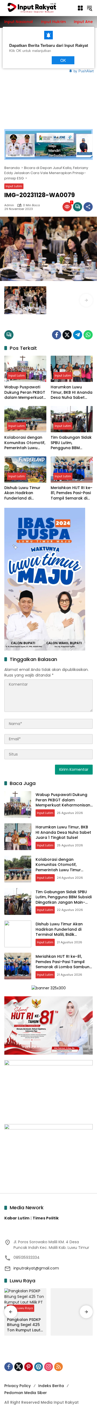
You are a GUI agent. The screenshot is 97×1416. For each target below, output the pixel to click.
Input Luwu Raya (20, 1308)
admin (9, 205)
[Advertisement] (48, 90)
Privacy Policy (17, 1385)
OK (63, 60)
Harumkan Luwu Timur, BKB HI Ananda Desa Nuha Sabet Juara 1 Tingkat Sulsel (71, 392)
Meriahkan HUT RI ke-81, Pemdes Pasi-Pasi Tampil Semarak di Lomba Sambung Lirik (71, 493)
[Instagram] (48, 1366)
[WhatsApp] (88, 334)
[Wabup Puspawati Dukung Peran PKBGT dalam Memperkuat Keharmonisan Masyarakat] (25, 369)
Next (36, 60)
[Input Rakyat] (38, 7)
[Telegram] (77, 334)
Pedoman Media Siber (25, 1392)
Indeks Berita (51, 1385)
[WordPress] (38, 1366)
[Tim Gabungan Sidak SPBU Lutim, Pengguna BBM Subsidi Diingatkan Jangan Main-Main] (72, 419)
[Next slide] (86, 300)
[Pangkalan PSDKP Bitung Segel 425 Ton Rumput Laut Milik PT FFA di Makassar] (25, 1301)
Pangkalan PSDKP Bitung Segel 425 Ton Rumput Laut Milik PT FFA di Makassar (24, 1325)
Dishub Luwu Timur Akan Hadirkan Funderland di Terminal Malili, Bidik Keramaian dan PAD (23, 493)
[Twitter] (67, 334)
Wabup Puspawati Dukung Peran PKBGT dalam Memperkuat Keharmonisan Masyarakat (24, 392)
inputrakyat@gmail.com (36, 1268)
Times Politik (46, 1218)
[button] (89, 8)
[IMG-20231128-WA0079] (25, 300)
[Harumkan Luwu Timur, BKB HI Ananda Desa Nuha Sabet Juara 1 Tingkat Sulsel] (72, 369)
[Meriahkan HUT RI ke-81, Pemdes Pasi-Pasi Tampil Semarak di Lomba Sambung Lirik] (72, 469)
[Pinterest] (28, 1366)
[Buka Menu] (80, 8)
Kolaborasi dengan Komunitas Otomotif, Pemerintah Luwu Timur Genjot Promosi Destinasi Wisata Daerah (24, 443)
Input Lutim (14, 186)
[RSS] (58, 1366)
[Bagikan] (88, 206)
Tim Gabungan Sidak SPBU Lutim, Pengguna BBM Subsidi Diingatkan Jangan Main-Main (71, 443)
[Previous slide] (10, 300)
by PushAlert (84, 70)
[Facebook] (56, 334)
